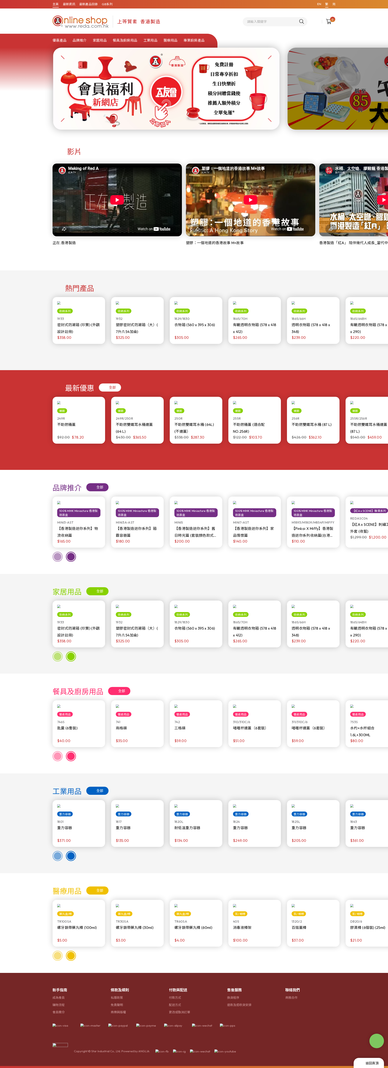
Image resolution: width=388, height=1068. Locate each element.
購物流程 (59, 1005)
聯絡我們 (292, 990)
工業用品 (150, 40)
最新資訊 (69, 4)
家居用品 (100, 40)
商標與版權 (118, 1012)
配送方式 (175, 1005)
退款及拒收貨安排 (239, 1005)
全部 (112, 387)
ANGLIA (143, 1051)
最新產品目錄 (88, 4)
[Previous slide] (58, 353)
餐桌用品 (65, 714)
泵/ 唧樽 (240, 914)
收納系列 (65, 311)
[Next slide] (71, 353)
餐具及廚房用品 (125, 40)
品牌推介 (79, 40)
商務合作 (291, 998)
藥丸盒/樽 (65, 914)
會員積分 (59, 1012)
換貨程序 (233, 998)
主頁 (56, 4)
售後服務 (234, 990)
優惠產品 (59, 40)
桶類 (62, 411)
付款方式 (175, 998)
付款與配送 (178, 990)
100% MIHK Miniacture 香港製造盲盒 (78, 513)
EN (319, 4)
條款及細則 (120, 990)
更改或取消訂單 (179, 1012)
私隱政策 (117, 998)
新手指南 (60, 990)
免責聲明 (117, 1005)
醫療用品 (170, 40)
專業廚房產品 (194, 40)
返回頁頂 (372, 1063)
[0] (328, 21)
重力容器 (65, 814)
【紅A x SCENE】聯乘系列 (369, 511)
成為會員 (59, 998)
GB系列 (107, 4)
